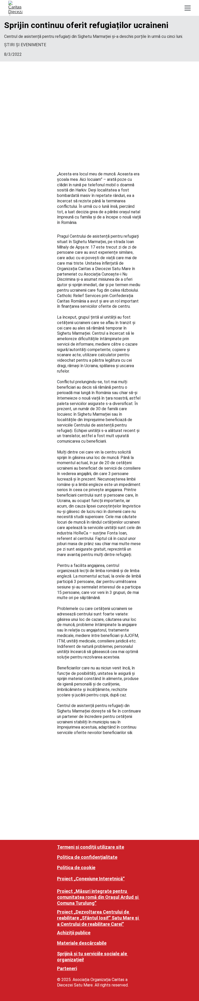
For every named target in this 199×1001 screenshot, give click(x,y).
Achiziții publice (73, 932)
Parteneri (67, 968)
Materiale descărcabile (81, 943)
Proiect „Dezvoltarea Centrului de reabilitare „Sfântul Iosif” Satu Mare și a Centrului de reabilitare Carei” (98, 918)
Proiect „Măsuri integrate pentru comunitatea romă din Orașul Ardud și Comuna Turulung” (98, 897)
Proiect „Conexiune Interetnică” (91, 878)
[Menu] (187, 8)
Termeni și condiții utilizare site (90, 847)
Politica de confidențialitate (87, 857)
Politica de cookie (76, 867)
